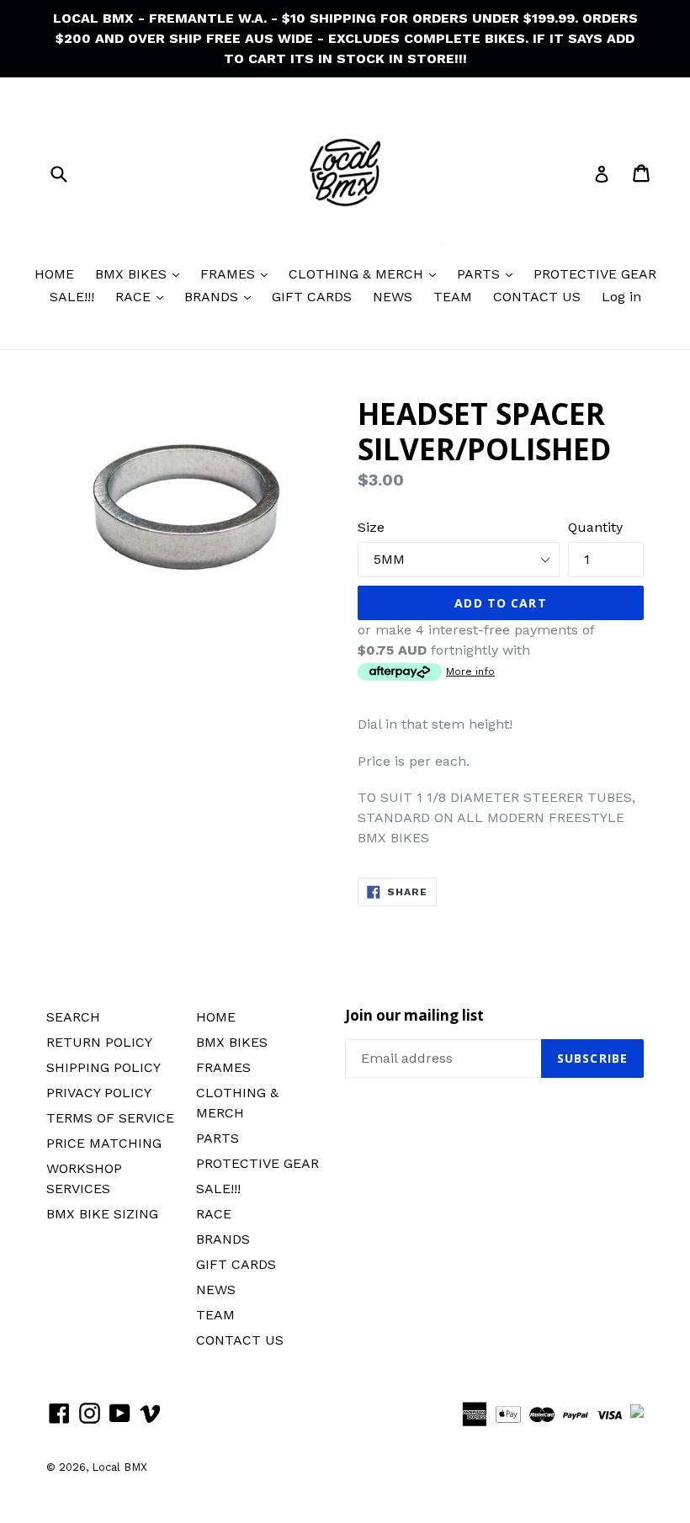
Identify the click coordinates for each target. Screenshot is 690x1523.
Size (371, 527)
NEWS (392, 297)
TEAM (452, 297)
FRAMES (229, 274)
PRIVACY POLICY (98, 1093)
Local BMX (119, 1467)
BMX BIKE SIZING (102, 1214)
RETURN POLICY (99, 1042)
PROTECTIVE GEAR (594, 274)
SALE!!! (72, 297)
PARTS (480, 274)
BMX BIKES (133, 274)
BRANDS (213, 297)
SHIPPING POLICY (103, 1067)
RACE (135, 297)
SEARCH (73, 1017)
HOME (54, 274)
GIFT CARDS (312, 297)
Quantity (595, 527)
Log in (621, 297)
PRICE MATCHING (104, 1143)
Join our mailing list (414, 1015)
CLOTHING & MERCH (358, 274)
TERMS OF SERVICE (110, 1118)
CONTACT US (537, 297)
